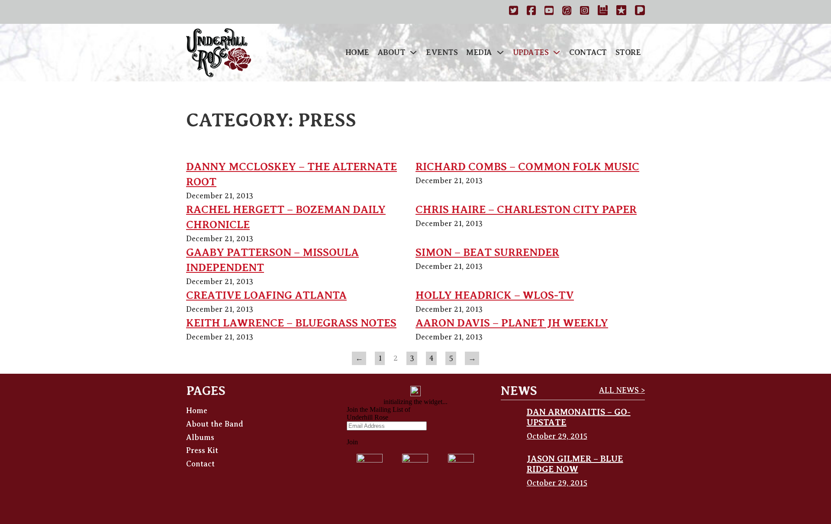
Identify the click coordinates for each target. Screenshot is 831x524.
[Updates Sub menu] (556, 52)
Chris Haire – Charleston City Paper (526, 210)
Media (479, 52)
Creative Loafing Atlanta (266, 295)
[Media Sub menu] (500, 52)
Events (441, 52)
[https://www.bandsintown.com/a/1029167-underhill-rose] (603, 11)
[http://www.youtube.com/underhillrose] (549, 12)
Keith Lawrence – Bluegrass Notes (291, 323)
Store (628, 52)
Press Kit (202, 450)
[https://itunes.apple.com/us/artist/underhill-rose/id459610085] (566, 12)
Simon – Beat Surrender (487, 252)
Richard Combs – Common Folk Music (527, 167)
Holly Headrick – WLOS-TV (495, 295)
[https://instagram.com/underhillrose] (584, 12)
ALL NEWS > (622, 390)
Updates (531, 52)
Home (357, 52)
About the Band (214, 424)
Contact (588, 52)
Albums (200, 437)
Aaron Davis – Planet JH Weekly (512, 323)
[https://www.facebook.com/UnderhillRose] (531, 12)
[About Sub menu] (413, 52)
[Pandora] (640, 11)
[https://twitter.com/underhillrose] (513, 12)
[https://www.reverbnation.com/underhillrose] (621, 11)
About (392, 52)
